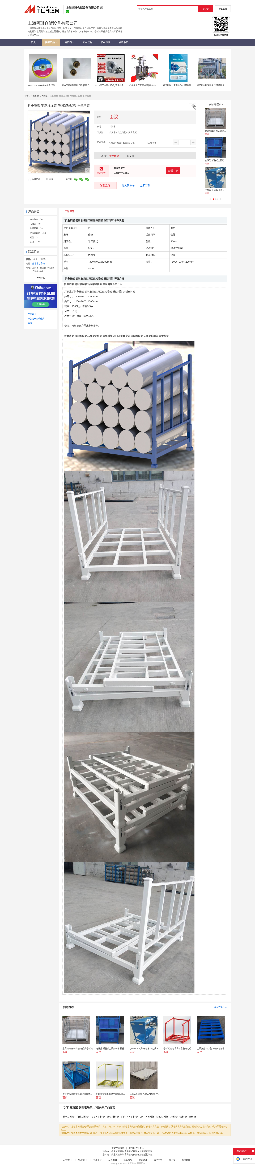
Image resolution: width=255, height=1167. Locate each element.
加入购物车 (128, 185)
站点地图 (112, 1159)
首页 (26, 96)
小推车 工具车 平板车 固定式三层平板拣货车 (225, 190)
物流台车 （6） (37, 219)
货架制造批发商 (136, 1148)
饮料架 (183, 1116)
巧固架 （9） (36, 223)
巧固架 (44, 96)
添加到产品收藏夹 (36, 318)
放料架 (174, 1116)
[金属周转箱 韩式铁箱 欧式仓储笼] (215, 118)
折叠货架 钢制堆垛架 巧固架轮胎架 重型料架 (131, 1151)
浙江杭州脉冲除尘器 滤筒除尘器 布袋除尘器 (217, 85)
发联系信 (105, 185)
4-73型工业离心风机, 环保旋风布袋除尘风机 (115, 85)
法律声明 (158, 1159)
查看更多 (41, 278)
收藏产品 (35, 179)
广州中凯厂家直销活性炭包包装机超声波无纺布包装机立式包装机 (159, 85)
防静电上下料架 (129, 1116)
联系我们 (82, 1159)
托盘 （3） (35, 237)
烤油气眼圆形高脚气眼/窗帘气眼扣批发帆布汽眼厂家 (86, 85)
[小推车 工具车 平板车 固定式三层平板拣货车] (215, 177)
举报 (51, 179)
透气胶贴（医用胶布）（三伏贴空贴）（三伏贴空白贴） (188, 85)
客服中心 (97, 1159)
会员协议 (143, 1159)
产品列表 (35, 96)
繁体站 (172, 1159)
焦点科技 (132, 1163)
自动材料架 (82, 1116)
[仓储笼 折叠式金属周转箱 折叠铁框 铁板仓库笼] (215, 147)
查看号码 (173, 170)
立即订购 (145, 185)
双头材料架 (162, 1116)
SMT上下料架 (147, 1116)
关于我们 (67, 1159)
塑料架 (192, 1116)
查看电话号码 (38, 263)
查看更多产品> (221, 1007)
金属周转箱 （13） (38, 232)
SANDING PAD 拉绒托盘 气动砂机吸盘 (46, 85)
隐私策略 (128, 1159)
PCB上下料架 (98, 1116)
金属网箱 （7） (37, 228)
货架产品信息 (118, 1148)
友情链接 (186, 1159)
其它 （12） (35, 242)
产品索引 (32, 314)
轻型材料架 (113, 1116)
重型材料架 (68, 1116)
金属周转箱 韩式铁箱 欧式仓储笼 (220, 130)
